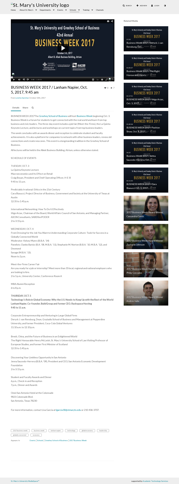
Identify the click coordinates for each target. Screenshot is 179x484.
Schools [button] (73, 10)
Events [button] (60, 10)
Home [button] (13, 10)
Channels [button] (100, 10)
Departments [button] (45, 10)
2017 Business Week (78, 440)
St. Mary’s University (19, 481)
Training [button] (86, 10)
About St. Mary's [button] (26, 10)
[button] (127, 5)
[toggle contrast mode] (165, 5)
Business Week (84, 116)
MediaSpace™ (33, 481)
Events (33, 440)
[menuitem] (15, 9)
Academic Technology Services (155, 481)
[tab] (16, 107)
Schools (40, 440)
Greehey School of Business (53, 116)
